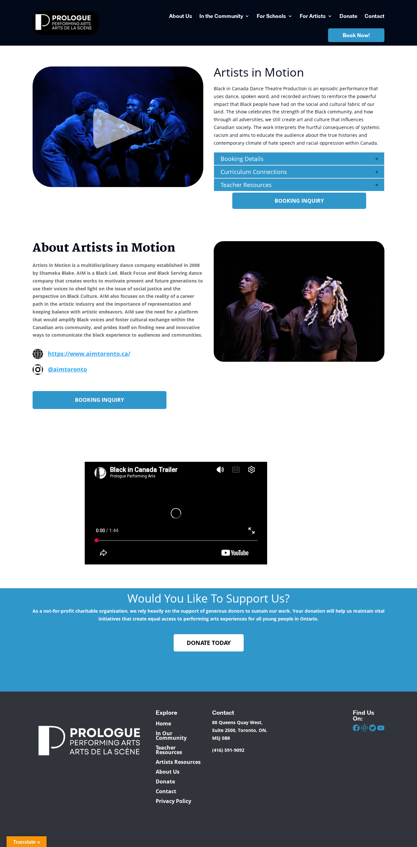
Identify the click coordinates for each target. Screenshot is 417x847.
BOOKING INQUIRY (299, 200)
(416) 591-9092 (228, 750)
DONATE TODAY (209, 643)
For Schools (271, 16)
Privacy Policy (173, 800)
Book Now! (356, 35)
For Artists (313, 16)
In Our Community (171, 735)
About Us (180, 16)
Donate (348, 16)
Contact (374, 16)
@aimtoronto (67, 369)
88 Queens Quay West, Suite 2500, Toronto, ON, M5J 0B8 (239, 730)
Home (163, 723)
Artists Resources (178, 761)
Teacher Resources (169, 749)
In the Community (221, 16)
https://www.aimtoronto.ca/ (89, 354)
